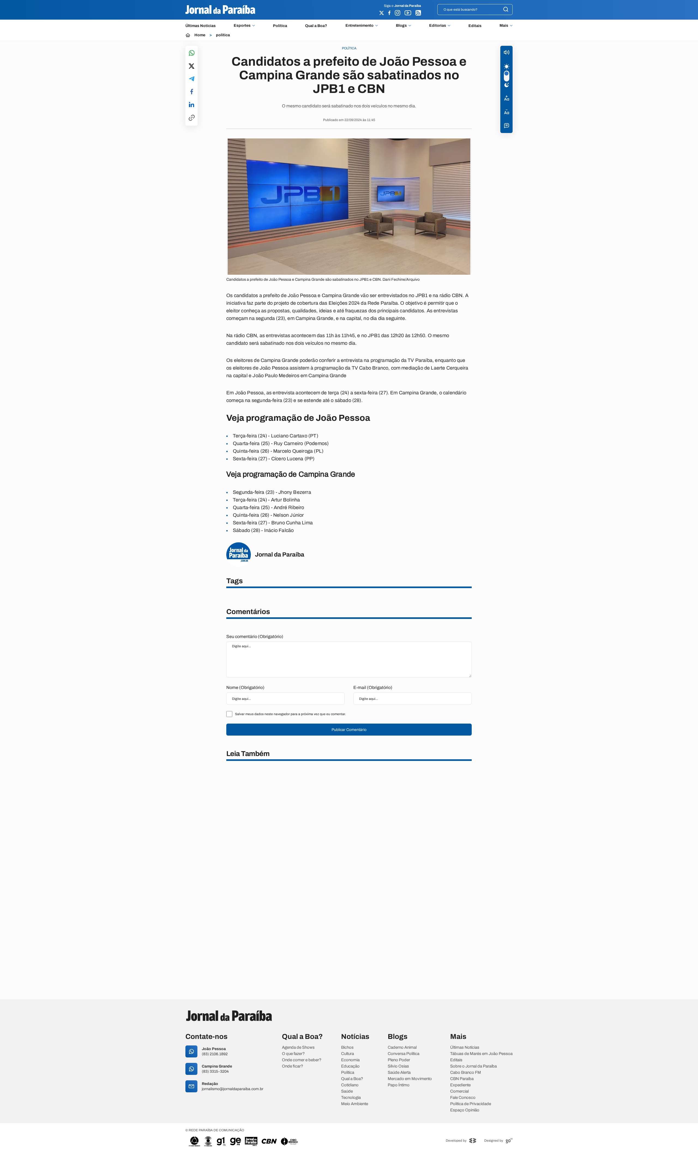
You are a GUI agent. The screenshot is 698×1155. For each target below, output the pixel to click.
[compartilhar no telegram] (191, 79)
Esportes (242, 26)
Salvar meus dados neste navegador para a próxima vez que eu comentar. (290, 714)
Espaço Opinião (464, 1110)
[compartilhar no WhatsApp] (192, 53)
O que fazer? (293, 1054)
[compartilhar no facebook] (191, 92)
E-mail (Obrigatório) (372, 687)
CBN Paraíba (462, 1079)
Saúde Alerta (399, 1073)
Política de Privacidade (470, 1104)
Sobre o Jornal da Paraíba (473, 1066)
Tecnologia (351, 1098)
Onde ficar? (292, 1066)
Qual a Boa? (316, 26)
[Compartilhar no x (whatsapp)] (191, 66)
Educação (350, 1066)
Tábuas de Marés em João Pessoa (481, 1054)
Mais (504, 26)
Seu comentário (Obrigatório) (254, 636)
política (223, 35)
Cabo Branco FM (465, 1073)
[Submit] (505, 10)
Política (280, 26)
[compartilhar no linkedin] (191, 105)
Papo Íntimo (399, 1085)
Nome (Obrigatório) (245, 687)
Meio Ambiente (354, 1104)
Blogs (401, 26)
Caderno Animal (402, 1047)
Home (199, 35)
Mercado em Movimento (410, 1079)
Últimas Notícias (200, 26)
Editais (475, 26)
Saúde (347, 1091)
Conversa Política (403, 1054)
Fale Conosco (463, 1098)
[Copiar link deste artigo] (192, 118)
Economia (350, 1060)
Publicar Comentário (349, 730)
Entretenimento (359, 26)
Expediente (460, 1085)
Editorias (437, 26)
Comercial (459, 1091)
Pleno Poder (399, 1060)
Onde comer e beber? (301, 1060)
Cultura (347, 1054)
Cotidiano (350, 1085)
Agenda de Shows (298, 1047)
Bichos (347, 1047)
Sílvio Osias (398, 1066)
